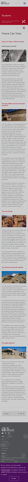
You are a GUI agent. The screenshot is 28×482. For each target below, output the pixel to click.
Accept (13, 478)
